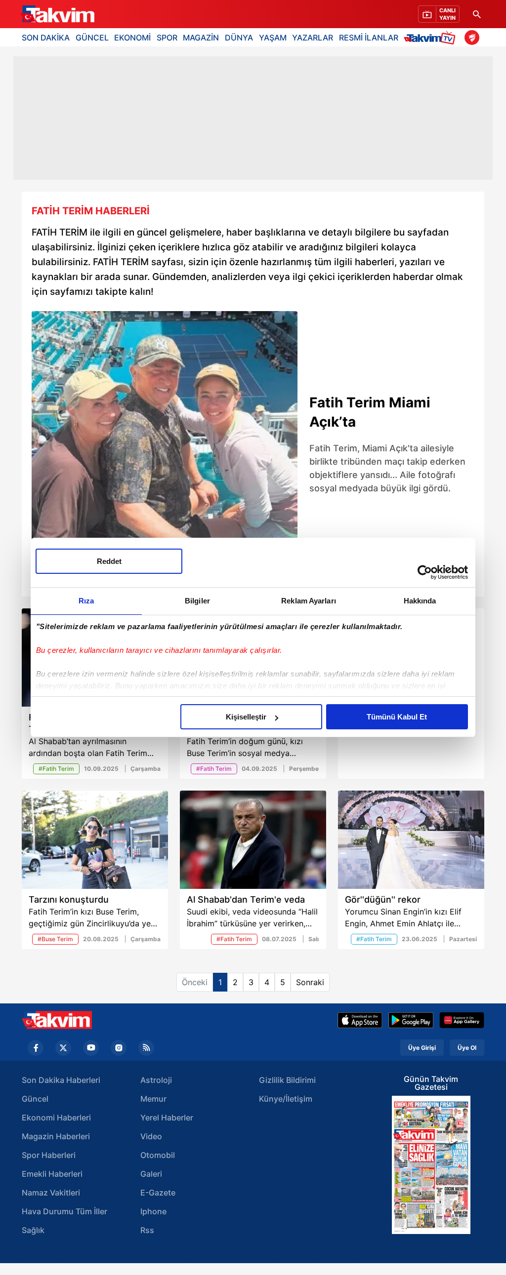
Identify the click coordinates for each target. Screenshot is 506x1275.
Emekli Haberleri (52, 1174)
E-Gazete (157, 1192)
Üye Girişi (422, 1047)
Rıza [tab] (86, 601)
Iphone (153, 1211)
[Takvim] (57, 14)
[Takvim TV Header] (431, 37)
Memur (153, 1099)
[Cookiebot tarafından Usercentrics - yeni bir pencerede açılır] (424, 572)
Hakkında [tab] (420, 601)
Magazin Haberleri (56, 1136)
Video (151, 1136)
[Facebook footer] (35, 1048)
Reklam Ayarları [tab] (308, 601)
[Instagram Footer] (118, 1048)
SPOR (167, 37)
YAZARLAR (312, 37)
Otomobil (157, 1155)
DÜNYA (239, 37)
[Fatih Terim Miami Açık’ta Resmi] (164, 444)
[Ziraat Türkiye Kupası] (471, 37)
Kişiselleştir (246, 717)
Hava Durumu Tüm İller (64, 1211)
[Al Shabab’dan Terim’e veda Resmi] (253, 840)
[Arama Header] (476, 14)
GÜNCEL (92, 37)
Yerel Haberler (166, 1117)
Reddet (109, 561)
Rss (147, 1230)
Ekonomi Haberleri (56, 1117)
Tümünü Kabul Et (397, 717)
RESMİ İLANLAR (368, 37)
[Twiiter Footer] (63, 1048)
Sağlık (33, 1230)
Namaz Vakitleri (51, 1192)
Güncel (35, 1099)
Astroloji (156, 1080)
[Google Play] (410, 1020)
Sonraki (310, 982)
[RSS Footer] (146, 1048)
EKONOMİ (132, 37)
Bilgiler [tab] (197, 601)
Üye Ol (467, 1047)
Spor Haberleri (49, 1155)
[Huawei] (461, 1020)
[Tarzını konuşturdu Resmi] (95, 840)
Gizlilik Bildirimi (287, 1080)
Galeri (151, 1174)
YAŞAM (273, 37)
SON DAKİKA (46, 37)
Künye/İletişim (285, 1099)
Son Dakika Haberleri (61, 1080)
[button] (42, 451)
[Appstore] (359, 1020)
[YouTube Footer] (91, 1048)
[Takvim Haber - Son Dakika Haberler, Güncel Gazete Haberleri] (57, 1020)
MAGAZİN (201, 37)
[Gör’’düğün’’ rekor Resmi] (411, 840)
